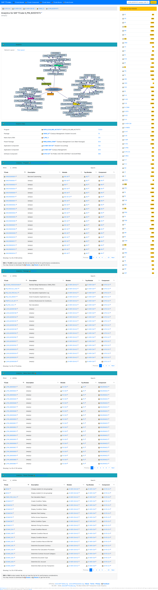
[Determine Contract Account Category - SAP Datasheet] (14, 553)
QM (125, 232)
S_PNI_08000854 (11, 435)
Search (153, 2)
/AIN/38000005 (10, 217)
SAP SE (1, 589)
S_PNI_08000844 (11, 395)
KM (125, 168)
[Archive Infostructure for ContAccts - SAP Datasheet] (17, 300)
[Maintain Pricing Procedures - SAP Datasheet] (13, 525)
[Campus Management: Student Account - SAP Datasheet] (49, 133)
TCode (6, 172)
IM (125, 91)
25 (108, 257)
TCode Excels (68, 2)
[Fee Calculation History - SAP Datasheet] (18, 288)
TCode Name (46, 2)
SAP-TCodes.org (3, 588)
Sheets (36, 265)
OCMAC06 (9, 521)
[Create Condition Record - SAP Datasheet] (14, 529)
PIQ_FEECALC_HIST (12, 289)
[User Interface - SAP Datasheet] (71, 196)
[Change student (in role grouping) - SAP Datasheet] (10, 488)
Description (31, 172)
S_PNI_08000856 (11, 443)
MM (125, 184)
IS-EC (126, 115)
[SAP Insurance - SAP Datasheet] (108, 386)
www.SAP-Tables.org (61, 584)
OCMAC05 (9, 517)
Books (28, 265)
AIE (87, 176)
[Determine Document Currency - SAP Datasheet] (14, 545)
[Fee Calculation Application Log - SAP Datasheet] (18, 292)
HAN (125, 83)
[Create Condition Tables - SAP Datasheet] (12, 500)
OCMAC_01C (9, 537)
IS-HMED (127, 127)
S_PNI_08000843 (11, 391)
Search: (93, 168)
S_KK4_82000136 (11, 309)
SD (125, 244)
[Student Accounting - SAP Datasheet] (53, 145)
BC (125, 26)
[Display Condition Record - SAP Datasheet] (14, 537)
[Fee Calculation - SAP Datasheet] (15, 304)
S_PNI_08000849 (11, 415)
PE (125, 196)
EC (125, 55)
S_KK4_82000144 (11, 317)
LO (125, 176)
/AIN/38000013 (10, 249)
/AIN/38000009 (10, 233)
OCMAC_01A (9, 529)
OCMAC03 (9, 509)
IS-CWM (126, 107)
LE (125, 172)
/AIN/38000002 (10, 205)
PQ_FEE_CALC (10, 305)
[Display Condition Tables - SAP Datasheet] (13, 508)
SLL (125, 249)
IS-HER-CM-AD (73, 489)
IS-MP (126, 139)
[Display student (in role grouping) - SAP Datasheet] (10, 492)
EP (125, 63)
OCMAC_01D (9, 541)
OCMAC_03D (10, 549)
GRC (125, 79)
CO (125, 38)
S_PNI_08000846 (11, 403)
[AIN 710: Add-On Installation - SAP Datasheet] (103, 176)
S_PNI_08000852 (11, 427)
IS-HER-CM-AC (30, 8)
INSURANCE (104, 387)
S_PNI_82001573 (53, 8)
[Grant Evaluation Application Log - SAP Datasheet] (16, 296)
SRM (125, 253)
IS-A (125, 95)
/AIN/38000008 (10, 229)
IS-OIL (126, 144)
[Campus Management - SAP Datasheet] (51, 149)
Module (64, 172)
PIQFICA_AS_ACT (11, 301)
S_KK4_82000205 (11, 357)
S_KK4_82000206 (11, 361)
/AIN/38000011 (10, 241)
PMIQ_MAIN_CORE (49, 141)
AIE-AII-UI (67, 197)
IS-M (125, 135)
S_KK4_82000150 (11, 333)
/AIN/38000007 (10, 225)
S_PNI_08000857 (11, 447)
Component (102, 172)
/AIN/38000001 (10, 201)
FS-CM (64, 387)
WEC (125, 265)
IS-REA (126, 156)
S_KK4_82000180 (11, 337)
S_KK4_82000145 (11, 321)
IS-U (125, 164)
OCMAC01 (9, 501)
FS (83, 387)
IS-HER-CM (17, 8)
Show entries (10, 168)
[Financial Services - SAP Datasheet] (85, 386)
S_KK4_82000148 (11, 325)
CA (125, 34)
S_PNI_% (46, 137)
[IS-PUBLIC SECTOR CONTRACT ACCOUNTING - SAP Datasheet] (49, 153)
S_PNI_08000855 (11, 439)
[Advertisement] (50, 30)
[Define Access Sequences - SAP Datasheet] (13, 517)
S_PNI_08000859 (11, 455)
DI (124, 51)
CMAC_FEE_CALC (11, 497)
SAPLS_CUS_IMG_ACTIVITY (52, 129)
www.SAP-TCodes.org (68, 586)
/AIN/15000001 (10, 180)
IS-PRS (126, 148)
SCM (125, 240)
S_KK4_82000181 (11, 341)
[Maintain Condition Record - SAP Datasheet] (14, 533)
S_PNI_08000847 (11, 407)
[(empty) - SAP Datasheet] (41, 12)
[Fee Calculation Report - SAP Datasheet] (17, 496)
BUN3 (7, 493)
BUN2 (7, 489)
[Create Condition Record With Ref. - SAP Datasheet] (14, 541)
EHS (125, 59)
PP (125, 208)
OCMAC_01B (9, 533)
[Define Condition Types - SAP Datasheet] (13, 521)
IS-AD (126, 99)
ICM (125, 87)
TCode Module (19, 2)
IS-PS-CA (7, 8)
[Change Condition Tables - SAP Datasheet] (13, 504)
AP (125, 22)
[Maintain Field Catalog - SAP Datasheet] (13, 512)
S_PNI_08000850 (11, 419)
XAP (125, 273)
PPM (125, 212)
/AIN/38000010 (10, 237)
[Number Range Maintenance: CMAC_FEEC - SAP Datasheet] (20, 284)
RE (125, 236)
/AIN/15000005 (10, 193)
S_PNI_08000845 (11, 399)
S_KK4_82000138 (11, 313)
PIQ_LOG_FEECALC (12, 293)
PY (125, 228)
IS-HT (126, 131)
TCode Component (33, 2)
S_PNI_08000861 (11, 463)
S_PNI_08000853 (11, 431)
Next (113, 257)
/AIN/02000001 (10, 176)
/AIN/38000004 (10, 213)
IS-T (125, 160)
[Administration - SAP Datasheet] (79, 488)
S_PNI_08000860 (11, 459)
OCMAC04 (9, 513)
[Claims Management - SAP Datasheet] (67, 386)
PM (125, 204)
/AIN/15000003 (10, 184)
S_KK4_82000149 (11, 329)
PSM (125, 220)
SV (125, 257)
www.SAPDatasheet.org (76, 584)
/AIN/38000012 (10, 245)
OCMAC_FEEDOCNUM (13, 285)
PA (125, 192)
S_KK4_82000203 (11, 349)
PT (125, 224)
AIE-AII (66, 176)
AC (125, 14)
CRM (125, 43)
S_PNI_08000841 (11, 387)
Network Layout (9, 50)
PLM (125, 200)
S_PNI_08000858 (11, 451)
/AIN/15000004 (10, 188)
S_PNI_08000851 (11, 423)
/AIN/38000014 (10, 253)
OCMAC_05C (10, 553)
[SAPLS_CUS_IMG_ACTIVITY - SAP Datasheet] (61, 129)
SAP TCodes (6, 2)
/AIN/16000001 (10, 197)
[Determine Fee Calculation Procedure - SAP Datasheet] (14, 549)
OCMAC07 (9, 525)
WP (125, 269)
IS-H (125, 119)
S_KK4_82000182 (11, 345)
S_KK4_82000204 (11, 353)
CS (125, 47)
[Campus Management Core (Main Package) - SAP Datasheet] (55, 141)
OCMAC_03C (10, 545)
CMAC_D (41, 8)
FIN (125, 71)
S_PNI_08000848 (11, 411)
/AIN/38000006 (10, 221)
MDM (125, 180)
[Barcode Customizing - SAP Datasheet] (16, 176)
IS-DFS (126, 111)
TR (125, 261)
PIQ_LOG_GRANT (11, 297)
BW (125, 30)
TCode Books (57, 2)
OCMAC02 (9, 505)
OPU (125, 188)
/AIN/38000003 (10, 209)
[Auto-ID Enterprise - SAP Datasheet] (88, 176)
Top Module (88, 172)
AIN (101, 176)
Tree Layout (21, 50)
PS (125, 216)
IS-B (125, 103)
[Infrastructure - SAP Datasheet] (69, 176)
